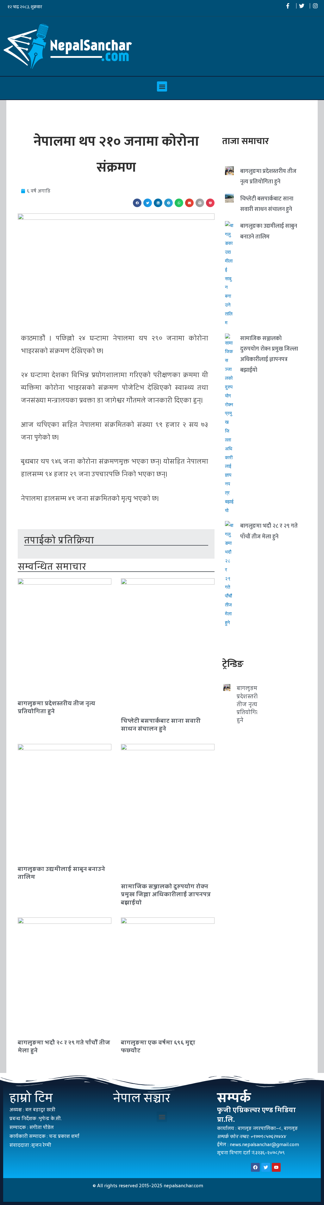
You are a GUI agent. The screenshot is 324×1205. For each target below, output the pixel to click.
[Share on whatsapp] (179, 203)
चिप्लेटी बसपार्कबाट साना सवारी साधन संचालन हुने (161, 724)
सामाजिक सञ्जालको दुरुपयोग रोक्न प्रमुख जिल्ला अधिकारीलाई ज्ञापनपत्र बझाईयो (166, 894)
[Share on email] (189, 203)
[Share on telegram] (168, 203)
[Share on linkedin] (158, 203)
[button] (162, 86)
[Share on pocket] (210, 203)
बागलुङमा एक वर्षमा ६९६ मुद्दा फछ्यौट (158, 1046)
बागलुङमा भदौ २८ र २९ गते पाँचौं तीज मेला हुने (64, 1046)
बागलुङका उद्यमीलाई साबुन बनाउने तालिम (61, 872)
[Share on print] (200, 203)
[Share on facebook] (137, 203)
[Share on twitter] (147, 203)
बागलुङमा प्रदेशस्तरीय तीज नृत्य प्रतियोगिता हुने (56, 707)
